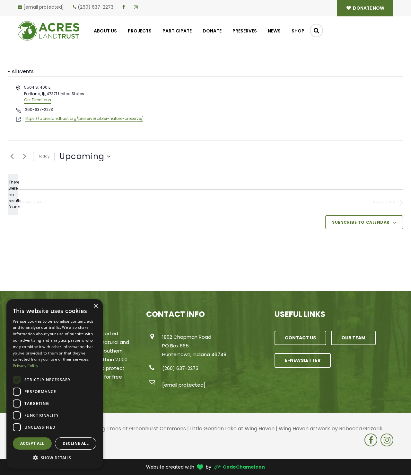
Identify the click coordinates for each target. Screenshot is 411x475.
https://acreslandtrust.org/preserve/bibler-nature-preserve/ (84, 118)
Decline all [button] (76, 443)
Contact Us (300, 338)
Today (43, 156)
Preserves (244, 31)
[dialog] (54, 384)
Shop (298, 31)
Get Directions (37, 100)
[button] (54, 458)
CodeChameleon (244, 467)
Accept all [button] (32, 443)
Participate (177, 31)
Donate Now (368, 8)
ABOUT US (105, 31)
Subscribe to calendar (360, 222)
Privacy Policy (25, 365)
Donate (212, 31)
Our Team (353, 338)
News (274, 31)
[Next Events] (24, 156)
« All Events (21, 71)
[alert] (13, 194)
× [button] (95, 306)
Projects (140, 31)
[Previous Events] (12, 156)
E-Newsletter (302, 360)
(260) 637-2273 (95, 7)
